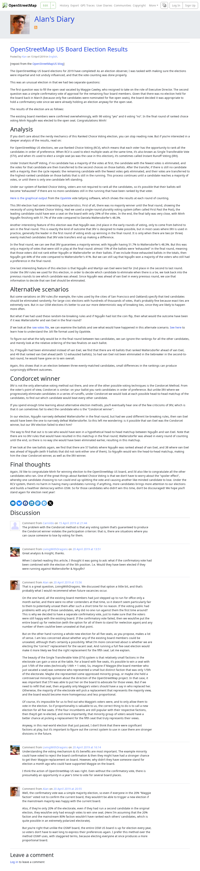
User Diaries (104, 5)
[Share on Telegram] (44, 503)
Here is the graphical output (28, 198)
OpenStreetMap (23, 5)
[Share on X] (50, 503)
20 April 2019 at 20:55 (68, 789)
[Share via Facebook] (25, 503)
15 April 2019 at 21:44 (73, 523)
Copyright (139, 5)
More (152, 5)
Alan (24, 56)
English (53, 56)
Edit (45, 5)
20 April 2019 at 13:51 (87, 549)
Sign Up (190, 5)
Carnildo (48, 523)
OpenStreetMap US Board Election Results (69, 49)
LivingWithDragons (55, 549)
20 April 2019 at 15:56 (68, 582)
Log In (176, 5)
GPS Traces (87, 5)
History (64, 5)
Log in (14, 862)
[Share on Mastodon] (38, 503)
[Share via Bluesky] (19, 503)
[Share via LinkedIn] (31, 503)
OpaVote (65, 198)
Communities (122, 5)
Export (75, 5)
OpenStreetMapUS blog (47, 64)
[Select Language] (164, 5)
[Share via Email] (13, 503)
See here (175, 327)
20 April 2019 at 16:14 (87, 747)
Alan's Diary (54, 19)
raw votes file (40, 327)
